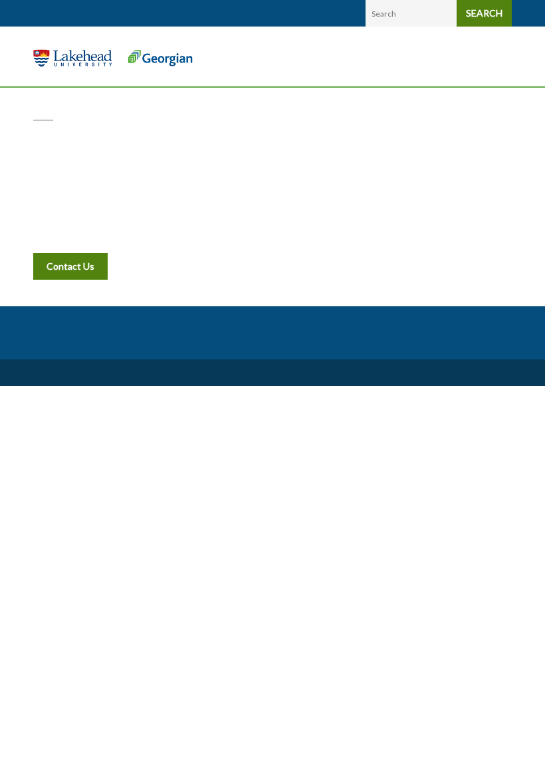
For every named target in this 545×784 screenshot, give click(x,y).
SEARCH (484, 13)
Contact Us (70, 266)
